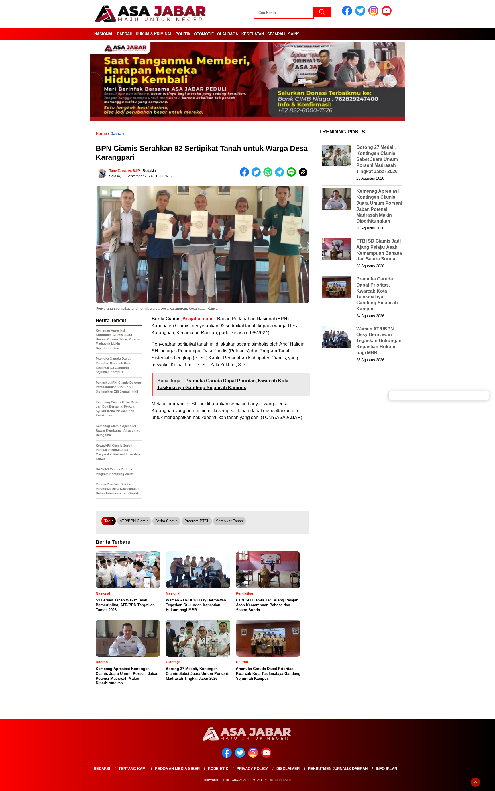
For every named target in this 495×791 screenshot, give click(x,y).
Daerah (124, 34)
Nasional (103, 34)
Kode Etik (218, 769)
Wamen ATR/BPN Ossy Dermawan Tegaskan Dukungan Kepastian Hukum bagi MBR (379, 340)
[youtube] (388, 14)
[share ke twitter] (257, 175)
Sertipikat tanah (229, 521)
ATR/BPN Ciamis (134, 521)
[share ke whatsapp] (269, 175)
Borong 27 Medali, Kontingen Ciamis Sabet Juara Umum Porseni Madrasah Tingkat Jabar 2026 (377, 159)
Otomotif (204, 34)
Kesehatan (252, 34)
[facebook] (348, 14)
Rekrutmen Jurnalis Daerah (338, 769)
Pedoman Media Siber (177, 769)
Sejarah (276, 34)
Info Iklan (386, 769)
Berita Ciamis (166, 521)
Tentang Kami (133, 769)
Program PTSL (196, 521)
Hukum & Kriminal (154, 34)
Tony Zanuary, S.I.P (124, 171)
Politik (183, 34)
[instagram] (374, 14)
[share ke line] (292, 175)
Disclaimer (288, 769)
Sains (294, 34)
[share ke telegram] (281, 175)
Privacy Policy (252, 769)
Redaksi (102, 769)
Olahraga (227, 34)
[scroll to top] (475, 782)
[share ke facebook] (246, 175)
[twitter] (361, 14)
